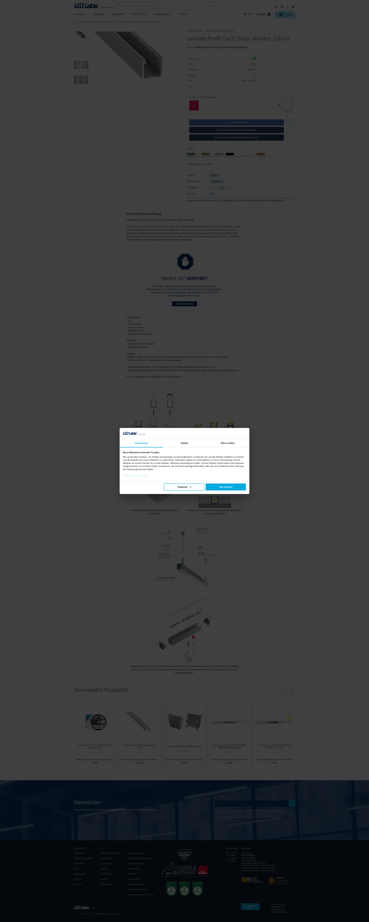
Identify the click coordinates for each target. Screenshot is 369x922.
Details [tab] (184, 443)
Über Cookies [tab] (228, 443)
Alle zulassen (225, 487)
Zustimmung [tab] (141, 443)
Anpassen (182, 487)
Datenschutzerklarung (135, 475)
